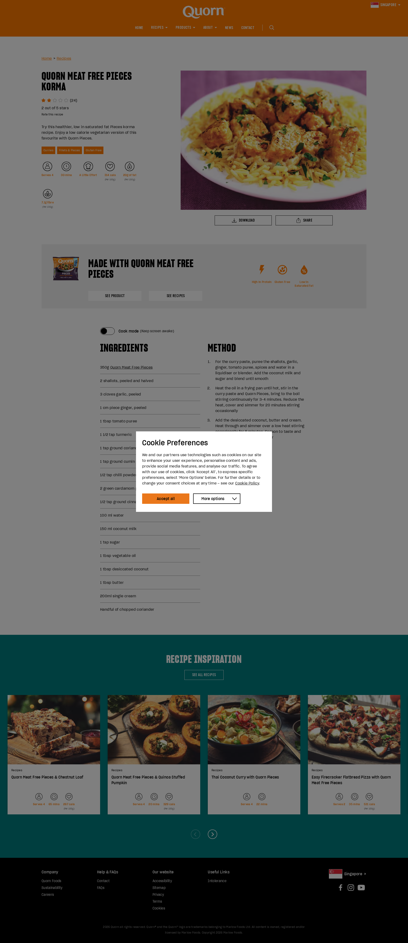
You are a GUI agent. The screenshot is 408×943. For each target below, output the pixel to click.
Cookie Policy (247, 483)
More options (213, 498)
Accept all (166, 498)
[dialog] (204, 471)
